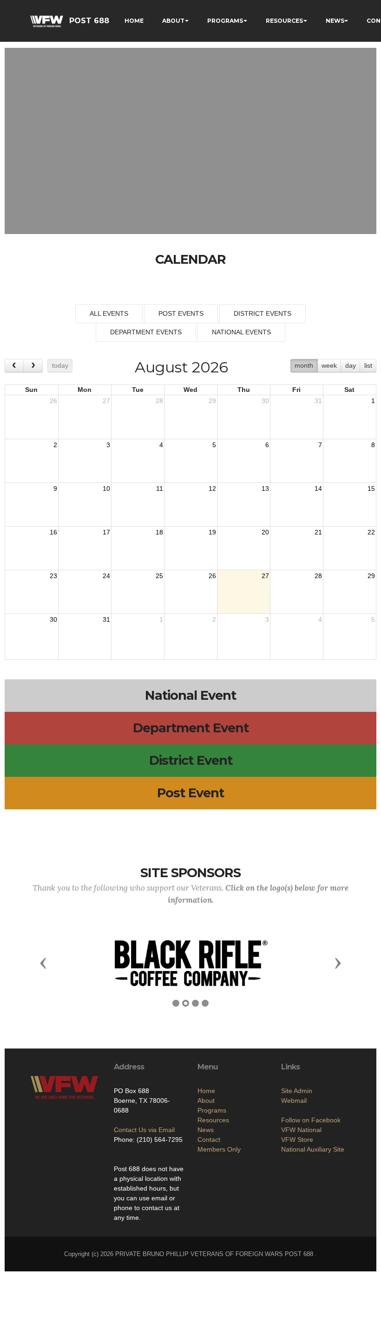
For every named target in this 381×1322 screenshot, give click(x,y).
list (368, 365)
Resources (213, 1120)
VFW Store (297, 1139)
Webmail (294, 1100)
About (206, 1100)
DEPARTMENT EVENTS (146, 332)
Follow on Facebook (311, 1120)
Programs (211, 1110)
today (60, 365)
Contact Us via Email (144, 1129)
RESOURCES (284, 20)
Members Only (219, 1149)
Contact (208, 1139)
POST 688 (89, 20)
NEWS (335, 20)
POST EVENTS (181, 313)
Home (206, 1090)
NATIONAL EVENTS (241, 332)
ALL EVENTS (109, 313)
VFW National (301, 1129)
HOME (134, 20)
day (350, 365)
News (205, 1129)
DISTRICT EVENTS (262, 313)
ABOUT (173, 20)
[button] (43, 962)
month (304, 365)
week (329, 365)
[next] (32, 365)
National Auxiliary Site (312, 1149)
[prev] (14, 365)
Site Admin (296, 1090)
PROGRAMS (225, 20)
